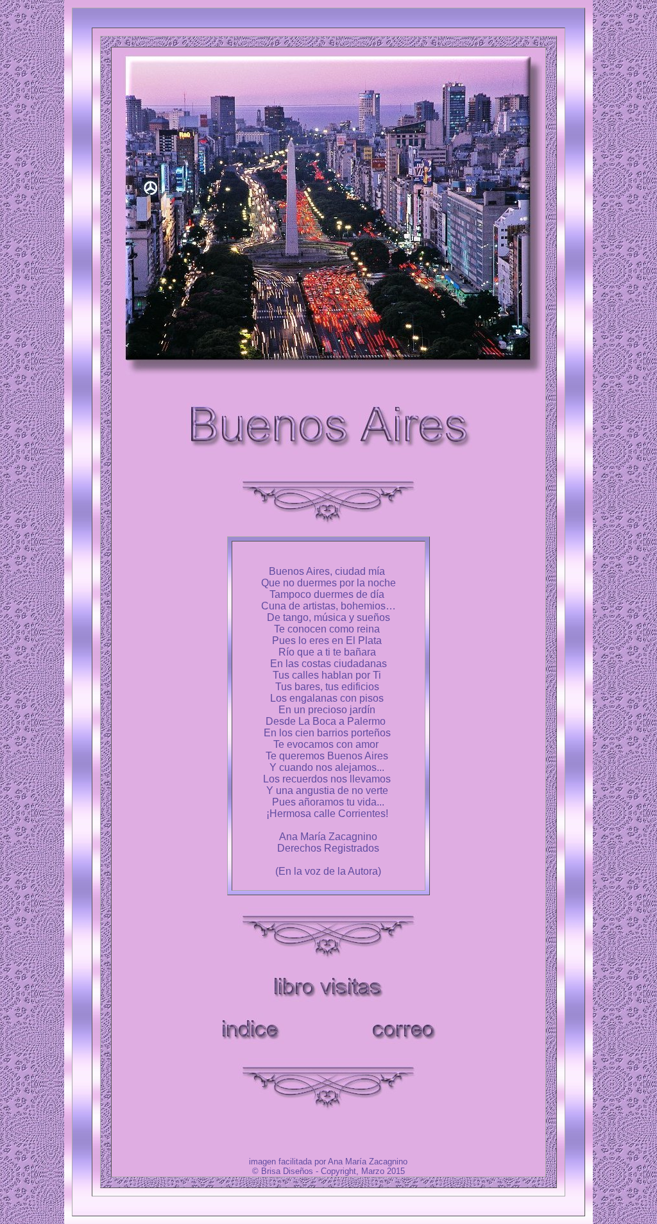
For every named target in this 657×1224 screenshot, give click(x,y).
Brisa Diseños (287, 1171)
